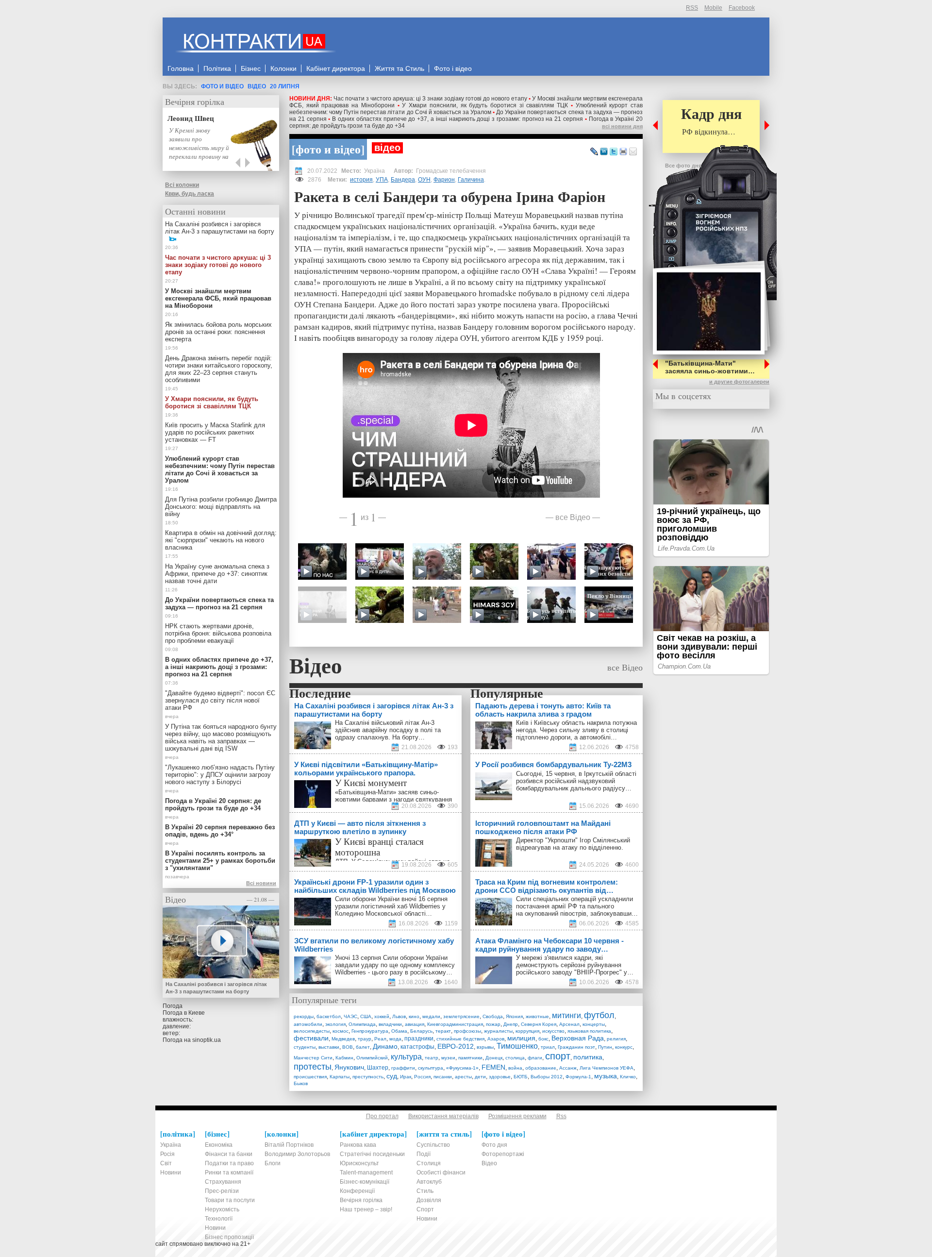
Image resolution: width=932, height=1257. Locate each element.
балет (363, 1047)
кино (414, 1016)
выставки (328, 1047)
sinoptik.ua (206, 1040)
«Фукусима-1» (462, 1068)
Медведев (343, 1038)
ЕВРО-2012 (455, 1046)
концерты (593, 1024)
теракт (443, 1031)
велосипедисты (312, 1031)
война (515, 1068)
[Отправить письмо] (633, 152)
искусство (553, 1031)
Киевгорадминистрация (455, 1024)
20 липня (285, 86)
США (365, 1016)
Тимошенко (517, 1046)
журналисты (498, 1031)
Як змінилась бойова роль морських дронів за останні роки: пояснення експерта (218, 332)
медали (431, 1016)
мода (395, 1038)
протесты (313, 1067)
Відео (257, 86)
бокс (543, 1038)
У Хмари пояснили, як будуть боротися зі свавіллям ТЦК (485, 105)
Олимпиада (362, 1024)
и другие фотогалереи (739, 382)
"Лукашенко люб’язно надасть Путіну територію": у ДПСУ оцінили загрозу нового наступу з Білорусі (220, 775)
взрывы (485, 1047)
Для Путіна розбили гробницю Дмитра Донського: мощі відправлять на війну (221, 507)
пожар (493, 1024)
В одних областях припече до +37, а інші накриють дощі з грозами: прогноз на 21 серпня (457, 119)
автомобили (308, 1024)
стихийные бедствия (460, 1038)
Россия (422, 1076)
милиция (521, 1038)
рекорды (304, 1016)
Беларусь (421, 1031)
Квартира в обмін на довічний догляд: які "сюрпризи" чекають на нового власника (221, 540)
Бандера (403, 179)
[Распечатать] (623, 152)
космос (341, 1031)
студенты (305, 1047)
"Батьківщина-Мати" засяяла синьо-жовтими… (710, 367)
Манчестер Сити (313, 1057)
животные (537, 1016)
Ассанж (568, 1068)
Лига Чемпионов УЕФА (606, 1068)
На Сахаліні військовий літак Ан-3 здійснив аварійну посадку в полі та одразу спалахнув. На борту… (388, 730)
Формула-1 (578, 1076)
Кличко (628, 1076)
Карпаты (340, 1076)
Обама (399, 1031)
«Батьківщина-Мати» (365, 792)
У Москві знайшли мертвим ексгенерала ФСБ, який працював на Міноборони (218, 298)
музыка (605, 1076)
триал (548, 1047)
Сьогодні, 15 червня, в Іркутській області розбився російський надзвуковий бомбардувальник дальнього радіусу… (576, 781)
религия (616, 1038)
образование (540, 1068)
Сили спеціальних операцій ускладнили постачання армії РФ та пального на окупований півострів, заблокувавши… (577, 906)
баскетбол (328, 1016)
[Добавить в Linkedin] (604, 152)
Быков (301, 1083)
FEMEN (493, 1067)
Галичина (471, 179)
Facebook (742, 7)
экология (335, 1024)
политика (587, 1057)
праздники (418, 1038)
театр (431, 1057)
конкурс (623, 1047)
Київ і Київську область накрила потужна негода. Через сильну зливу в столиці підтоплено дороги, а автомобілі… (576, 730)
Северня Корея (538, 1024)
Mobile (713, 7)
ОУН (424, 179)
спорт (557, 1056)
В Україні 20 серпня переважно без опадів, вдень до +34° (220, 830)
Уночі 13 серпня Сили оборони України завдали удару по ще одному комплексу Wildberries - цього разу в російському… (395, 965)
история (361, 179)
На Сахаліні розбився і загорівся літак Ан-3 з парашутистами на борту (219, 227)
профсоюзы (467, 1031)
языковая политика (589, 1031)
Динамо (385, 1046)
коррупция (527, 1031)
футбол (599, 1015)
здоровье (500, 1076)
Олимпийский (372, 1057)
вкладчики (390, 1024)
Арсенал (569, 1024)
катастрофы (417, 1046)
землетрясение (461, 1016)
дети (480, 1076)
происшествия (310, 1076)
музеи (448, 1057)
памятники (470, 1057)
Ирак (405, 1076)
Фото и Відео (222, 86)
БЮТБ (521, 1076)
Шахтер (377, 1067)
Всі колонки (182, 185)
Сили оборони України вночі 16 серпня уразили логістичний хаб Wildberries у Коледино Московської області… (391, 906)
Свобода (493, 1016)
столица (515, 1057)
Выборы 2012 (547, 1076)
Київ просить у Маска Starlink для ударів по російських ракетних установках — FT (215, 432)
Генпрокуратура (369, 1031)
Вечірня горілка (194, 101)
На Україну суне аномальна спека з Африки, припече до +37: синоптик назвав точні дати (217, 574)
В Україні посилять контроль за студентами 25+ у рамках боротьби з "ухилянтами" (220, 861)
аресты (463, 1076)
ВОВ (347, 1047)
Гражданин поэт (576, 1047)
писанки (442, 1076)
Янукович (349, 1067)
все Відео (572, 517)
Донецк (493, 1057)
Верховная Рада (577, 1038)
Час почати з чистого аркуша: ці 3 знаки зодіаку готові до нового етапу (430, 98)
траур (364, 1038)
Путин (605, 1047)
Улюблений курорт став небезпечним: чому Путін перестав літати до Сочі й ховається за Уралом (466, 109)
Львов (399, 1016)
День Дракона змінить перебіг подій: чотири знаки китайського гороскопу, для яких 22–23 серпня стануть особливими (218, 369)
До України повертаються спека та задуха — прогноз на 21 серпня (219, 603)
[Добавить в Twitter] (613, 152)
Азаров (495, 1038)
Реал (380, 1038)
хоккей (381, 1016)
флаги (535, 1057)
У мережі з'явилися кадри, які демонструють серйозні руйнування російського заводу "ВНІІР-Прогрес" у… (574, 965)
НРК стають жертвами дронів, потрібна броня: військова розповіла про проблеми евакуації (218, 633)
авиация (414, 1024)
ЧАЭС (350, 1016)
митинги (566, 1015)
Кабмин (344, 1057)
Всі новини (261, 883)
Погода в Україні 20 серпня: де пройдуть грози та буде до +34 (213, 804)
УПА (382, 179)
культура (406, 1057)
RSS (692, 7)
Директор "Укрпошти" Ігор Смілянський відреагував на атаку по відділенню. (573, 844)
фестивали (311, 1038)
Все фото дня (683, 165)
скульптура (430, 1068)
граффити (403, 1068)
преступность (367, 1076)
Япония (514, 1016)
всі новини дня (622, 126)
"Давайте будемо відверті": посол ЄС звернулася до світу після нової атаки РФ (220, 700)
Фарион (444, 179)
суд (391, 1076)
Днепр (510, 1024)
